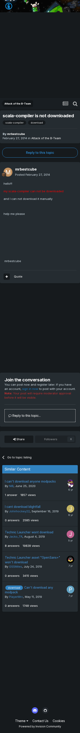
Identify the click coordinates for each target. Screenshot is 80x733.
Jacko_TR (15, 536)
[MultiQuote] (7, 277)
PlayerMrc (16, 596)
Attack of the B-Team (46, 138)
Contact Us (40, 721)
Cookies (59, 721)
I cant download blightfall (22, 507)
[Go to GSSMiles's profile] (70, 559)
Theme (20, 721)
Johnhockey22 (19, 511)
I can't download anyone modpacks (30, 481)
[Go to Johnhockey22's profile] (70, 509)
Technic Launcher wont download (29, 532)
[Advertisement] (40, 55)
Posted (32, 174)
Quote (18, 276)
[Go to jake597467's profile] (70, 534)
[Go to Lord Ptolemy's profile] (70, 483)
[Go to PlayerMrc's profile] (70, 589)
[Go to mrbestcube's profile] (8, 172)
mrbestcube (16, 134)
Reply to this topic (40, 152)
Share (20, 439)
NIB (11, 486)
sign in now (30, 389)
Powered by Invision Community (40, 726)
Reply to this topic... (26, 415)
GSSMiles (15, 566)
